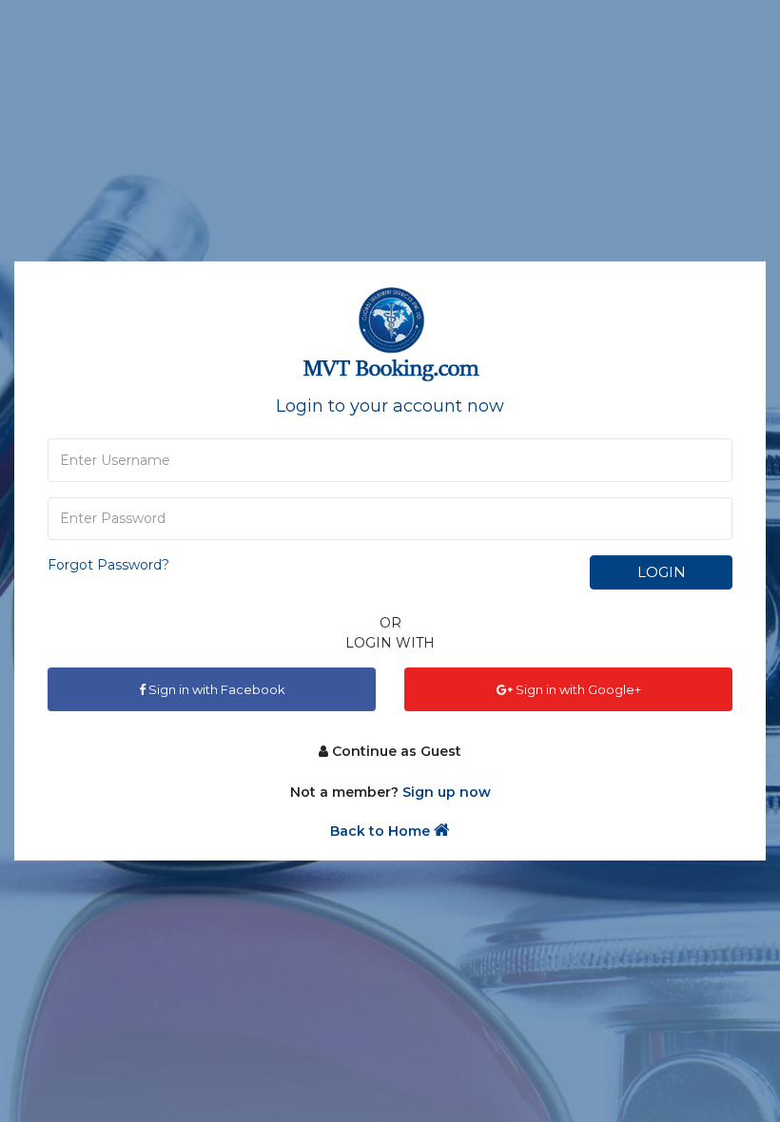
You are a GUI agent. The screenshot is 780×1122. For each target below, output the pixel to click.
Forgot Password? (108, 564)
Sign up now (446, 792)
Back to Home (382, 831)
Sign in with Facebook (215, 689)
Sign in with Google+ (577, 689)
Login (661, 572)
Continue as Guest (394, 751)
